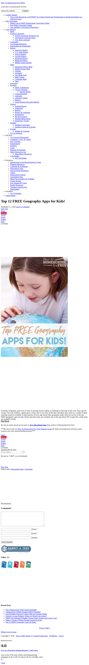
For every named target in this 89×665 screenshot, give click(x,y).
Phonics (18, 100)
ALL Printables (15, 193)
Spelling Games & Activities (25, 127)
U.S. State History (21, 52)
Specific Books (25, 92)
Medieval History (21, 61)
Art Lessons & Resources (19, 137)
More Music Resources (23, 154)
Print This (4, 209)
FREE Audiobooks (22, 88)
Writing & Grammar (22, 131)
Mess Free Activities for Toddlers (22, 179)
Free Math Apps (21, 75)
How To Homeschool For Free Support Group (35, 429)
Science (13, 104)
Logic (12, 148)
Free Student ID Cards (18, 183)
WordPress (53, 636)
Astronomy (19, 108)
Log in (61, 636)
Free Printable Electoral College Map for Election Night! (26, 614)
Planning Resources (17, 164)
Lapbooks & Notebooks (19, 166)
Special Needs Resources (19, 171)
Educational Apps (16, 169)
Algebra (18, 71)
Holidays (13, 146)
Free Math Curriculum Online (21, 25)
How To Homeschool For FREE (13, 3)
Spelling (13, 123)
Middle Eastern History (23, 63)
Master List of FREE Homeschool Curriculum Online (29, 23)
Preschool (13, 83)
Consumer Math (21, 79)
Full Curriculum (11, 21)
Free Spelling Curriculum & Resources (24, 27)
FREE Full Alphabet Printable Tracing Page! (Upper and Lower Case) (31, 618)
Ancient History (21, 56)
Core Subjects (11, 29)
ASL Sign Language (22, 40)
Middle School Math (22, 69)
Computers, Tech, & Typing (20, 139)
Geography (14, 42)
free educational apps (38, 425)
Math (12, 65)
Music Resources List (18, 152)
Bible (12, 32)
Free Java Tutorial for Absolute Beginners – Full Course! (19, 650)
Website (34, 538)
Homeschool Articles (17, 175)
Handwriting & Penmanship (20, 46)
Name (34, 529)
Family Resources (16, 185)
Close (3, 663)
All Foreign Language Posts (25, 38)
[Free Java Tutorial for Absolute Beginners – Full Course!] (3, 646)
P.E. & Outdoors (16, 133)
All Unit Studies (21, 158)
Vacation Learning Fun (18, 187)
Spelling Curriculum (22, 125)
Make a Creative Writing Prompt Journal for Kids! (24, 620)
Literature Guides (21, 98)
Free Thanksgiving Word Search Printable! (21, 610)
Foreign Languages (17, 34)
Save (4, 213)
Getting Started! (11, 15)
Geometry (18, 73)
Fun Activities (15, 142)
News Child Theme (23, 636)
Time (17, 81)
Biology (18, 110)
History (13, 48)
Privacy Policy (44, 628)
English (13, 129)
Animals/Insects (20, 106)
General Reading (21, 94)
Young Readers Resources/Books (27, 102)
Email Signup (11, 196)
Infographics (14, 189)
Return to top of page (8, 632)
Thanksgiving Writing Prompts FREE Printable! (23, 612)
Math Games (19, 77)
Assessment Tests (16, 177)
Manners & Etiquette (17, 150)
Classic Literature (21, 90)
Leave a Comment (22, 207)
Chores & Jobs (15, 181)
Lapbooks (18, 96)
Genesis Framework (40, 636)
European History (21, 59)
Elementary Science (22, 121)
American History (21, 50)
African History (20, 54)
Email (34, 533)
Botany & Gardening (22, 112)
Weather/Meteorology (23, 119)
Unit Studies (14, 156)
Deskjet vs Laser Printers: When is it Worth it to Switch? (26, 616)
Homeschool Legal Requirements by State (25, 162)
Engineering (19, 115)
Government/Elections (18, 44)
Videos (12, 173)
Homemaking (15, 144)
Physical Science (21, 117)
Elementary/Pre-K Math (23, 67)
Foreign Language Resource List (27, 36)
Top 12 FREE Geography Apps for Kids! (21, 622)
